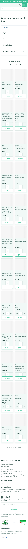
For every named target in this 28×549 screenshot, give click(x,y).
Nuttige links (10, 489)
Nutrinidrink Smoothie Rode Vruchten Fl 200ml (6, 211)
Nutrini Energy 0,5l (6, 84)
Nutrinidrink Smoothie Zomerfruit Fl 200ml (20, 275)
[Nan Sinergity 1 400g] (7, 420)
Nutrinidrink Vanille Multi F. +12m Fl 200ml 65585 (7, 178)
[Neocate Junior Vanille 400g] (21, 75)
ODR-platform (14, 533)
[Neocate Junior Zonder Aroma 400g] (21, 138)
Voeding (23, 13)
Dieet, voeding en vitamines (13, 13)
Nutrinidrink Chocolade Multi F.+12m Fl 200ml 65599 (7, 116)
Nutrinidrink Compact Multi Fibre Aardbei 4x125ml (7, 398)
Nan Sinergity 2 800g (20, 336)
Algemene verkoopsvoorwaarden (9, 531)
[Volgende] (17, 451)
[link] (11, 451)
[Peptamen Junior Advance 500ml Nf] (21, 357)
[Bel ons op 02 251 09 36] (20, 5)
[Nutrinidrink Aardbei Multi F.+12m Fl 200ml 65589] (7, 232)
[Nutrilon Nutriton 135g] (21, 297)
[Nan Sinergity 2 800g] (21, 327)
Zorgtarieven (5, 493)
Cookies (8, 533)
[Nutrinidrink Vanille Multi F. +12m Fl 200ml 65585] (7, 168)
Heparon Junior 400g (20, 241)
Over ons (3, 489)
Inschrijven (14, 509)
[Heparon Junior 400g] (21, 232)
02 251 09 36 (10, 469)
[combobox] (12, 8)
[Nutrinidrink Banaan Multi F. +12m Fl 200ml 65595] (7, 264)
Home (2, 13)
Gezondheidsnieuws (19, 489)
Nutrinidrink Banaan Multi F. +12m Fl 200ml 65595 (7, 275)
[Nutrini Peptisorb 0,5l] (21, 200)
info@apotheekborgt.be (15, 471)
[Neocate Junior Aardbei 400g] (21, 420)
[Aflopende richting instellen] (20, 65)
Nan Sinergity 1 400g (7, 429)
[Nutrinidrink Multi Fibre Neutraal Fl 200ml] (21, 106)
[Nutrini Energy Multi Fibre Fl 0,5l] (7, 297)
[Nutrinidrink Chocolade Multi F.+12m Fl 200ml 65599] (7, 106)
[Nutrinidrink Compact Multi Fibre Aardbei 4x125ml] (7, 388)
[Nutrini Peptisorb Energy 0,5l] (7, 138)
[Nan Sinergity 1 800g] (7, 357)
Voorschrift (16, 491)
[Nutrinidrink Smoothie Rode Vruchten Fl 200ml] (7, 200)
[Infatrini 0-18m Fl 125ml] (21, 168)
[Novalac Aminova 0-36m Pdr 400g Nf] (7, 327)
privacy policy (4, 516)
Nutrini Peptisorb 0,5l (20, 209)
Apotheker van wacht (7, 491)
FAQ (2, 483)
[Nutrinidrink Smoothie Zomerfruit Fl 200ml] (21, 264)
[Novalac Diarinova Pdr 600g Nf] (21, 388)
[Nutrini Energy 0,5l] (7, 75)
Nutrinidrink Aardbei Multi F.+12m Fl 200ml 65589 (7, 243)
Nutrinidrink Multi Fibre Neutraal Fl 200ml (19, 116)
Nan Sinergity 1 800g (7, 366)
